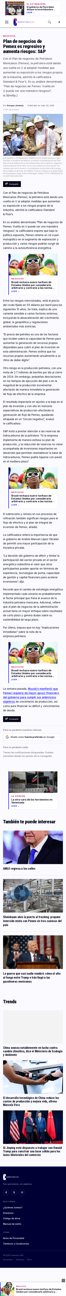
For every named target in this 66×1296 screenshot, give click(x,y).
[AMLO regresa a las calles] (33, 847)
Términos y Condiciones (16, 1243)
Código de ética (11, 1218)
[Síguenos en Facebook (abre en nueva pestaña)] (6, 1192)
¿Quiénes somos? (12, 1207)
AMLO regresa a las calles (19, 868)
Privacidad (8, 1259)
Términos (20, 1259)
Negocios (9, 36)
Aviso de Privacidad (13, 1238)
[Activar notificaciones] (59, 22)
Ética (29, 1259)
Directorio (8, 1213)
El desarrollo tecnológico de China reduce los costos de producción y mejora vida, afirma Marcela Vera (31, 1101)
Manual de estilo (12, 1224)
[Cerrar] (63, 1280)
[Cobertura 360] (24, 22)
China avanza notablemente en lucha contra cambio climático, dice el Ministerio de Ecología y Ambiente (32, 1051)
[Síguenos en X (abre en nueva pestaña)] (14, 1192)
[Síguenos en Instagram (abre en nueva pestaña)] (22, 1192)
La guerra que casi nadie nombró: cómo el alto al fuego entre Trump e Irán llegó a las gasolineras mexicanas (31, 977)
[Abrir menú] (6, 22)
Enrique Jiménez (15, 105)
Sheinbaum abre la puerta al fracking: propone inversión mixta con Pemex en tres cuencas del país (32, 921)
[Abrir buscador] (49, 22)
